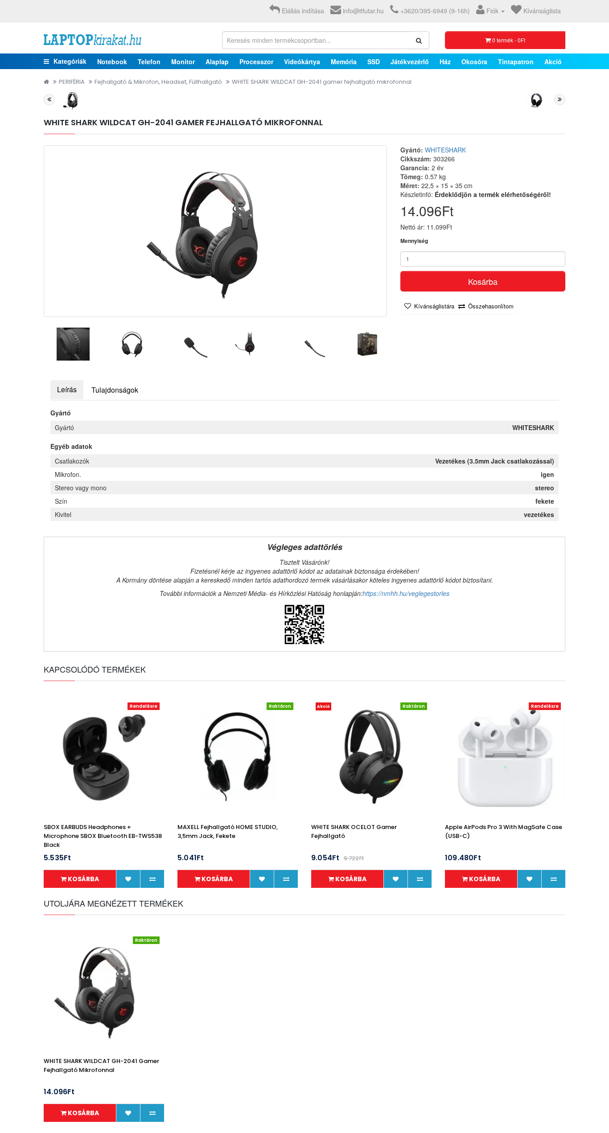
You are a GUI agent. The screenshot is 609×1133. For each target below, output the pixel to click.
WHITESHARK (445, 149)
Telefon (149, 61)
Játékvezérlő (410, 61)
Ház (445, 61)
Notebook (112, 61)
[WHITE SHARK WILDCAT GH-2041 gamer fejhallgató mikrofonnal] (215, 231)
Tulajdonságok (114, 390)
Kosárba (483, 281)
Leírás (67, 389)
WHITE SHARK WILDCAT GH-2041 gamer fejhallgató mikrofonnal (321, 82)
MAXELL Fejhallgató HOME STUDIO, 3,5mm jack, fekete (227, 831)
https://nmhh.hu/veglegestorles (405, 593)
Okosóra (474, 61)
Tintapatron (516, 61)
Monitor (183, 61)
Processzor (256, 61)
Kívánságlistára (434, 306)
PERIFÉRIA (72, 82)
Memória (344, 61)
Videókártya (302, 61)
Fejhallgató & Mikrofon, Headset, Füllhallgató (158, 82)
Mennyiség (414, 241)
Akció (553, 61)
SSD (373, 61)
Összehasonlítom (491, 306)
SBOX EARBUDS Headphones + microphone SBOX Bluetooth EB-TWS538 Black (103, 836)
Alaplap (217, 61)
